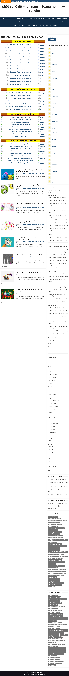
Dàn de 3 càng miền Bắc (54, 533)
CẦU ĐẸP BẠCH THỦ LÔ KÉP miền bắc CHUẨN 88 (20, 54)
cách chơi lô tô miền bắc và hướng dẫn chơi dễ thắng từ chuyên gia (30, 238)
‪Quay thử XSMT (52, 461)
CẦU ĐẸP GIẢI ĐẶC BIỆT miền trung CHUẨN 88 (20, 146)
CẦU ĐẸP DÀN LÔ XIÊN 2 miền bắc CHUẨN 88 (20, 92)
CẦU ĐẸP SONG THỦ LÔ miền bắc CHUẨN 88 (20, 50)
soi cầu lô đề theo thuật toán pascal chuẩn (29, 255)
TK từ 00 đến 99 (54, 153)
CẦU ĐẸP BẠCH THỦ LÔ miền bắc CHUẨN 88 (20, 44)
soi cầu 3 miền (52, 564)
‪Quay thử (48, 25)
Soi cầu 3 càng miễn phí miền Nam (56, 562)
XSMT (47, 22)
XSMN (42, 22)
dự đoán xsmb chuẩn (61, 546)
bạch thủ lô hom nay (53, 520)
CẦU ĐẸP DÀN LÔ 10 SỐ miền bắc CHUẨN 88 (20, 106)
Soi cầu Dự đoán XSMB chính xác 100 (57, 569)
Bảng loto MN (52, 449)
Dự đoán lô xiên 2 (53, 542)
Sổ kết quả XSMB (54, 64)
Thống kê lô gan (52, 438)
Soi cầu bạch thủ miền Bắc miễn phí (56, 565)
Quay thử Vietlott (54, 178)
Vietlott (14, 25)
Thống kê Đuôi (54, 139)
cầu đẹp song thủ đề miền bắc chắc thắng (58, 260)
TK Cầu (28, 25)
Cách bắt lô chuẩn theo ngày (55, 524)
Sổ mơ (55, 25)
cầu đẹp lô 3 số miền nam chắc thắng (57, 319)
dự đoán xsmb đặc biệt (54, 549)
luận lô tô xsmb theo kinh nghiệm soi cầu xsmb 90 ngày (29, 290)
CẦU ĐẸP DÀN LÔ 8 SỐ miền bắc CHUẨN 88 (20, 84)
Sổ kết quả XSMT (54, 71)
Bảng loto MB (52, 452)
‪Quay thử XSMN (52, 463)
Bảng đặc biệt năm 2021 (54, 522)
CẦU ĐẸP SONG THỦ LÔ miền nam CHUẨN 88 (20, 129)
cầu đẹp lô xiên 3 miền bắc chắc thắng (22, 1)
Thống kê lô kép (54, 132)
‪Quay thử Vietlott (52, 458)
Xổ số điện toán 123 (53, 391)
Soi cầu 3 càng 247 (59, 558)
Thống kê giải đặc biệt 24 (54, 581)
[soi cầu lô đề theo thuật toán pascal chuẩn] (7, 259)
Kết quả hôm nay (54, 22)
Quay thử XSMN (54, 171)
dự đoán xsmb (52, 546)
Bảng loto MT (52, 446)
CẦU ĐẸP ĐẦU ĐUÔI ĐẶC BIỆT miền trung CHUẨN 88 (20, 160)
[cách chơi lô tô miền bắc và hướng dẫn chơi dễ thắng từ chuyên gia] (7, 242)
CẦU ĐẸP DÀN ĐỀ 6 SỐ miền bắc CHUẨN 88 (20, 69)
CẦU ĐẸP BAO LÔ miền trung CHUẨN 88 (20, 151)
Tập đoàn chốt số (30, 22)
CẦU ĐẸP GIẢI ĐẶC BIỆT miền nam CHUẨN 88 (20, 119)
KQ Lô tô (41, 25)
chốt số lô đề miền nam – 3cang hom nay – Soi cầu (15, 18)
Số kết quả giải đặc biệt (54, 579)
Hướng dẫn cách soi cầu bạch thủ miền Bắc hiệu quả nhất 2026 (29, 170)
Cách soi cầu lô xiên (53, 526)
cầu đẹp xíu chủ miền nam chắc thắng (57, 333)
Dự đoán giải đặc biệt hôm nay (55, 535)
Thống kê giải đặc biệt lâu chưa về (56, 582)
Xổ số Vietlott (52, 380)
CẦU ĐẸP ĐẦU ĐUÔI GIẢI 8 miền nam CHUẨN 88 (20, 131)
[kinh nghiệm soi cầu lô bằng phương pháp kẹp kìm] (7, 189)
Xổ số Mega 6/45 (54, 78)
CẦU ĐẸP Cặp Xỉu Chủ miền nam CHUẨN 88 (20, 127)
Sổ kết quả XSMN (54, 67)
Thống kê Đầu (54, 135)
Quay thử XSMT (54, 175)
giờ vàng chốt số (59, 554)
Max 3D (53, 85)
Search (52, 39)
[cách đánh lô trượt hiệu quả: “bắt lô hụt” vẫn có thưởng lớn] (7, 225)
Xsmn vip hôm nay (7, 22)
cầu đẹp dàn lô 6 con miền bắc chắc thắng (58, 240)
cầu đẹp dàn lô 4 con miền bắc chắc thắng (58, 237)
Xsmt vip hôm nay (61, 18)
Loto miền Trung (54, 164)
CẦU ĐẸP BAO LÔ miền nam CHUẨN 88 (20, 124)
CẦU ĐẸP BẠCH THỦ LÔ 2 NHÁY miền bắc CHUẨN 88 (20, 47)
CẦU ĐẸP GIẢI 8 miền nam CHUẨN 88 (20, 122)
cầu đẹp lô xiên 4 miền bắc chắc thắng (57, 257)
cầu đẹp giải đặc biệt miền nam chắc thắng (58, 313)
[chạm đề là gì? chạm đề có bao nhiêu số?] (7, 276)
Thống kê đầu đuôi (55, 121)
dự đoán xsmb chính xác (54, 548)
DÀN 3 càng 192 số (53, 530)
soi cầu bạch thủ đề (53, 567)
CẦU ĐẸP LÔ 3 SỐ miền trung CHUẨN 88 (20, 163)
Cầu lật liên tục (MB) (55, 110)
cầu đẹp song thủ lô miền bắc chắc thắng (58, 268)
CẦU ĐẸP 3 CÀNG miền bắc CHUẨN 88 (20, 101)
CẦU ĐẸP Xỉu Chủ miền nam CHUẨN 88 (20, 117)
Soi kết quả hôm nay (19, 22)
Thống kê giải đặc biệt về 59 (55, 584)
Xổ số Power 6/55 (54, 82)
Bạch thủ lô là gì (63, 520)
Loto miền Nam (54, 160)
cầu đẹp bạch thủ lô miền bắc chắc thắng (58, 208)
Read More (3, 198)
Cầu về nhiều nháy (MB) (55, 117)
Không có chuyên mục (54, 556)
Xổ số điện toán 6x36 (55, 96)
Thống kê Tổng (54, 146)
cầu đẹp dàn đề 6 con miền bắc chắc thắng (58, 222)
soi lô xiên (61, 575)
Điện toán (21, 25)
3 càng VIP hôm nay (53, 516)
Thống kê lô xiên (54, 128)
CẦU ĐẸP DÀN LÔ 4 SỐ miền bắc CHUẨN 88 (20, 78)
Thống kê (34, 25)
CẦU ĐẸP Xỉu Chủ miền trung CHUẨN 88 (20, 144)
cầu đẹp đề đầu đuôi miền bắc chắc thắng (58, 246)
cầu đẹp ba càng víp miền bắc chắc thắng (58, 197)
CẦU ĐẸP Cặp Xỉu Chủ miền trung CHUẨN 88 (20, 153)
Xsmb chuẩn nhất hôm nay (48, 18)
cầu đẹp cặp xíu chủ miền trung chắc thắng (58, 276)
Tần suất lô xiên (52, 586)
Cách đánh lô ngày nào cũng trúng (56, 528)
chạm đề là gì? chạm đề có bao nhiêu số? (28, 272)
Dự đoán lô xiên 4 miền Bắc (55, 544)
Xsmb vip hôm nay (34, 18)
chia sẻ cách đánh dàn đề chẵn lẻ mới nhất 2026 (29, 204)
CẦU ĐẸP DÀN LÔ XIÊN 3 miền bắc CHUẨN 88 (20, 95)
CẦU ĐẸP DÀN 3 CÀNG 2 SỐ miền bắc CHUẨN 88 (20, 103)
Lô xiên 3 (51, 558)
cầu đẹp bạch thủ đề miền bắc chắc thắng (58, 200)
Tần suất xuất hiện (55, 150)
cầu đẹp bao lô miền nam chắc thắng (57, 307)
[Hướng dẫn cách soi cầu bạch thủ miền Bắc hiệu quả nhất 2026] (7, 174)
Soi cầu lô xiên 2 (52, 573)
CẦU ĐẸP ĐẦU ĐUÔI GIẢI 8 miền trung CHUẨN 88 (20, 158)
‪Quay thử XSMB (52, 466)
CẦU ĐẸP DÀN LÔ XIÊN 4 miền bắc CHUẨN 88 (20, 98)
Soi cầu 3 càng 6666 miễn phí (55, 560)
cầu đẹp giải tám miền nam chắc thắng (57, 316)
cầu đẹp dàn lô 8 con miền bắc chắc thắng (58, 249)
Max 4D (53, 89)
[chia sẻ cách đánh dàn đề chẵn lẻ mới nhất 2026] (7, 207)
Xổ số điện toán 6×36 (53, 394)
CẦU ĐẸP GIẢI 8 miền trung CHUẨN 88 (20, 148)
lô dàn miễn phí (63, 556)
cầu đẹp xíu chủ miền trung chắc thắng (57, 301)
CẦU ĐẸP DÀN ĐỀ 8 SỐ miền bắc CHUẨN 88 (20, 72)
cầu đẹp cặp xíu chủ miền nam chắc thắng (58, 310)
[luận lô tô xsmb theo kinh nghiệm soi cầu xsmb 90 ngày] (7, 294)
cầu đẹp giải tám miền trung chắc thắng (57, 284)
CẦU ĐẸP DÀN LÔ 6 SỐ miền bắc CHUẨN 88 (20, 81)
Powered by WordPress (29, 674)
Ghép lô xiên (51, 554)
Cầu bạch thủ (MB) (54, 107)
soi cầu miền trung (53, 575)
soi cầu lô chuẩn (61, 571)
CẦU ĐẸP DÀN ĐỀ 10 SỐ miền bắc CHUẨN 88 (20, 75)
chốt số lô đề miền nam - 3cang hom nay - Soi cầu (30, 174)
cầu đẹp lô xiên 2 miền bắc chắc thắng (57, 252)
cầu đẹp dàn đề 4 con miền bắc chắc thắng (58, 219)
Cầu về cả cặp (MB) (54, 114)
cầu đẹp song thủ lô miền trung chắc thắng (58, 298)
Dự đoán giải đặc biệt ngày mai (55, 537)
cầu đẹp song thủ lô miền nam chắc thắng (58, 331)
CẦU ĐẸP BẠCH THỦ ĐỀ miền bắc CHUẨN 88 (20, 60)
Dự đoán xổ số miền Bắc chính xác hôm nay (57, 552)
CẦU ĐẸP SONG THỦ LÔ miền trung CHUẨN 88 (20, 155)
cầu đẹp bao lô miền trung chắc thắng (57, 273)
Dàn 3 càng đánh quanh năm (55, 532)
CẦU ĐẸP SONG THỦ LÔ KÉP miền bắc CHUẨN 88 (20, 57)
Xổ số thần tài (54, 103)
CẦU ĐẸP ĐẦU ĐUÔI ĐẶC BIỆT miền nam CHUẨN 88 (20, 134)
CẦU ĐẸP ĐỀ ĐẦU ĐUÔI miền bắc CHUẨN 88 (20, 109)
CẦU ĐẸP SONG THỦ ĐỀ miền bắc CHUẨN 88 (20, 63)
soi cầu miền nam (61, 573)
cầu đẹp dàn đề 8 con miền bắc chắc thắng (58, 225)
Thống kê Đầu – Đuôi (53, 423)
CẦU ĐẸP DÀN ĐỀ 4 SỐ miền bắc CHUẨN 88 (20, 66)
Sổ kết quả (63, 22)
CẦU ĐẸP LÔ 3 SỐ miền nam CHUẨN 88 (20, 136)
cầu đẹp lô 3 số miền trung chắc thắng (57, 287)
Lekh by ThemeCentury (40, 674)
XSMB (38, 22)
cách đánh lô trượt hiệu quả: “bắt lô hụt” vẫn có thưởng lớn (30, 221)
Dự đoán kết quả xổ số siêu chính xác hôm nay (57, 540)
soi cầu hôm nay (52, 571)
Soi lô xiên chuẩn (52, 577)
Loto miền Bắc (54, 157)
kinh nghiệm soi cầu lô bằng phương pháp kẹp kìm (29, 185)
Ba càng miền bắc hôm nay (55, 518)
